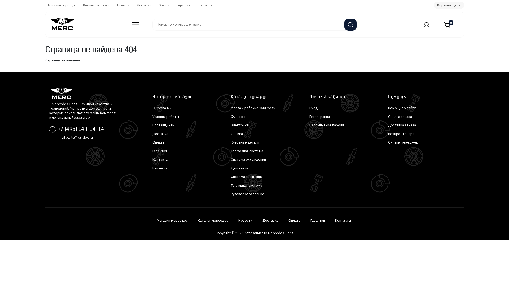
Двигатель (239, 168)
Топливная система (246, 185)
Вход (313, 108)
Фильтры (238, 116)
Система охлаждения (248, 159)
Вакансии (160, 168)
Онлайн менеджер (403, 142)
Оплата (164, 5)
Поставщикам (163, 125)
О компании (162, 108)
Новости (123, 5)
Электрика (239, 125)
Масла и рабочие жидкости (253, 108)
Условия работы (165, 116)
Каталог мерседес (96, 5)
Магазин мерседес (62, 5)
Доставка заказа (402, 125)
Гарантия (184, 5)
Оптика (237, 134)
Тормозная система (247, 151)
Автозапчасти (132, 22)
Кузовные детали (245, 142)
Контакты (205, 5)
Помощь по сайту (402, 108)
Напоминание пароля (326, 125)
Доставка (144, 5)
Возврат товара (401, 134)
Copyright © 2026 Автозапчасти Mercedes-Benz (254, 233)
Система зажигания (247, 177)
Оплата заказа (400, 116)
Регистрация (319, 116)
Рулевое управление (247, 194)
